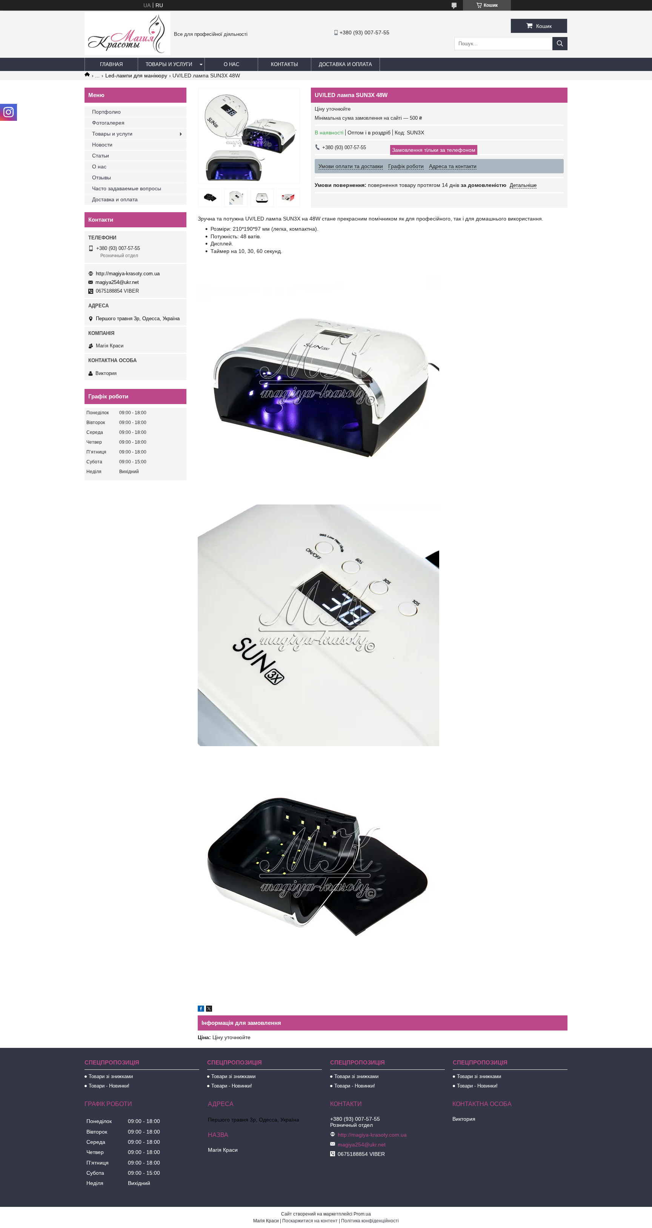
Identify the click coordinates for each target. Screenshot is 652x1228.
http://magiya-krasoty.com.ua (128, 273)
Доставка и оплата (345, 64)
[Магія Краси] (127, 53)
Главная (111, 64)
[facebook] (201, 1010)
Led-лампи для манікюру (136, 76)
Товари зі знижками (111, 1076)
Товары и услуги (169, 64)
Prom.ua (362, 1214)
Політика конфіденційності (370, 1220)
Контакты (284, 64)
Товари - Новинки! (109, 1086)
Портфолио (106, 112)
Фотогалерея (108, 123)
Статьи (100, 156)
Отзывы (101, 177)
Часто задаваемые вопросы (126, 188)
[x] (209, 1010)
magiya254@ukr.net (117, 282)
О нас (231, 64)
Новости (102, 145)
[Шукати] (559, 43)
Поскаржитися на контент (310, 1220)
